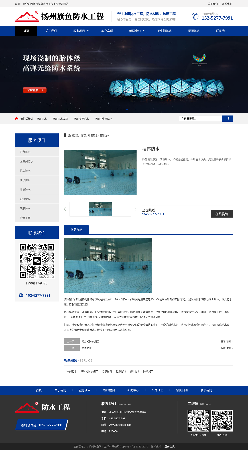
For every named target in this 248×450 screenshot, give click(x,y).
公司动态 (157, 390)
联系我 (220, 31)
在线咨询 (221, 213)
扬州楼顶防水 (81, 118)
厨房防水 (25, 170)
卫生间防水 (164, 31)
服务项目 (79, 31)
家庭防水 (25, 208)
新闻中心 (135, 31)
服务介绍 (76, 229)
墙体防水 (104, 135)
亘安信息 (169, 446)
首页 (26, 31)
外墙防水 (25, 189)
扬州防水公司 (60, 118)
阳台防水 (25, 152)
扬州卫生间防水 (103, 118)
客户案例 (107, 31)
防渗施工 (148, 371)
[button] (121, 109)
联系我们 (227, 3)
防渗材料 (107, 371)
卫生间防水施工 (89, 371)
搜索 (227, 118)
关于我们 (213, 3)
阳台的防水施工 (90, 341)
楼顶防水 (194, 31)
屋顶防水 (87, 348)
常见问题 (182, 390)
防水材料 (25, 199)
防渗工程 (25, 218)
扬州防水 (41, 118)
